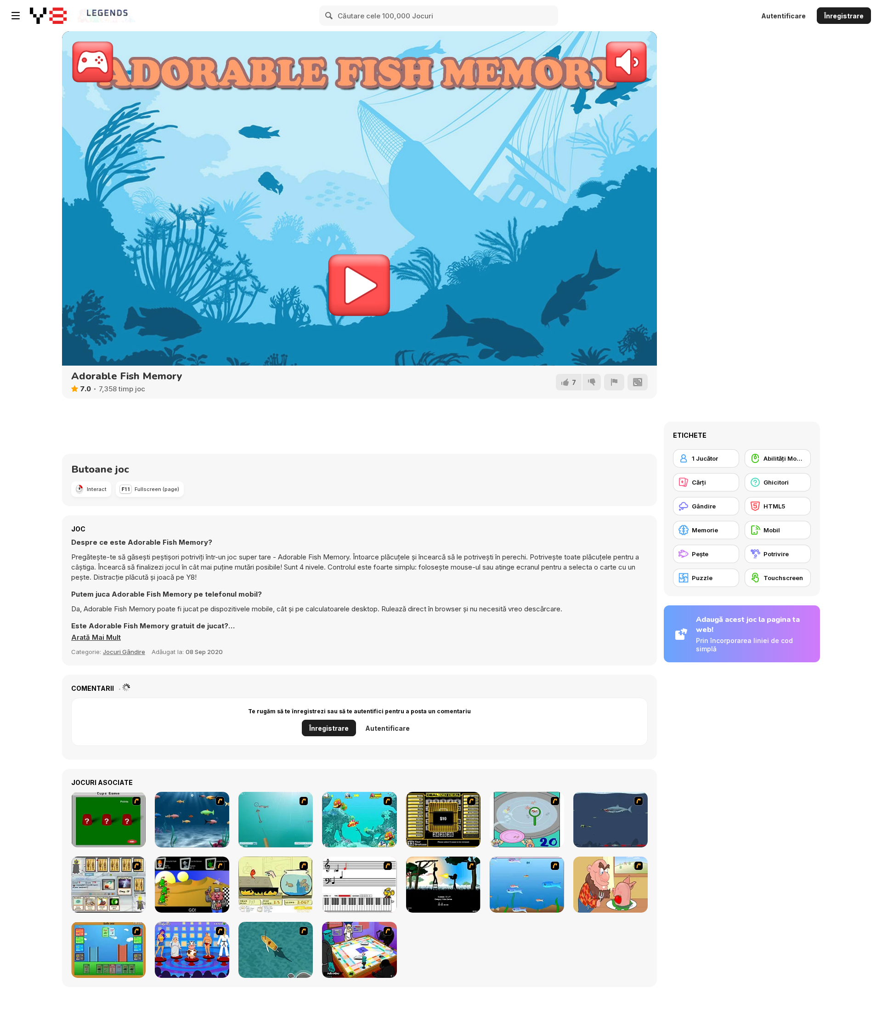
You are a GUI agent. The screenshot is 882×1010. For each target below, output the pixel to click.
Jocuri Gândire (124, 651)
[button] (96, 637)
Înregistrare (844, 16)
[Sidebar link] (15, 15)
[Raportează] (614, 382)
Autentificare (783, 16)
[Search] (329, 16)
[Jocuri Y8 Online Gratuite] (48, 15)
